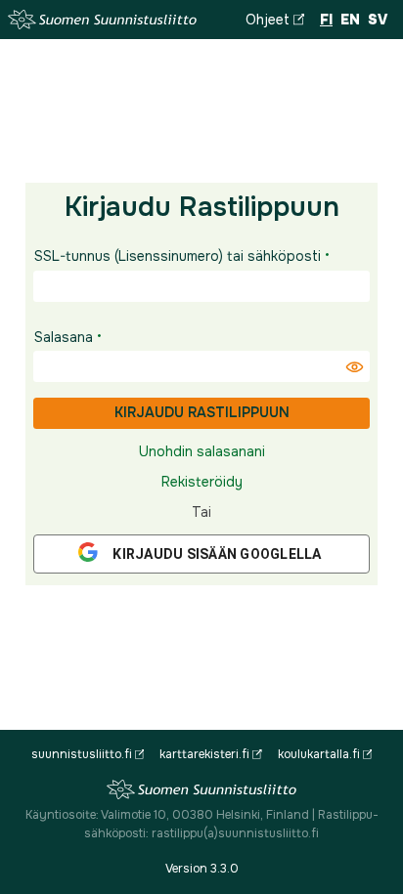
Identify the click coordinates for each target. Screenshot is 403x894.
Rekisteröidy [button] (202, 481)
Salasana (63, 337)
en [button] (350, 19)
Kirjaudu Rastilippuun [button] (202, 412)
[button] (354, 367)
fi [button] (326, 19)
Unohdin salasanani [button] (202, 451)
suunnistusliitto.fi (81, 754)
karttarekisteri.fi (204, 754)
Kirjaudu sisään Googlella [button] (216, 554)
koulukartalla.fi (319, 754)
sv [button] (377, 19)
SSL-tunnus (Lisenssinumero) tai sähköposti (177, 256)
